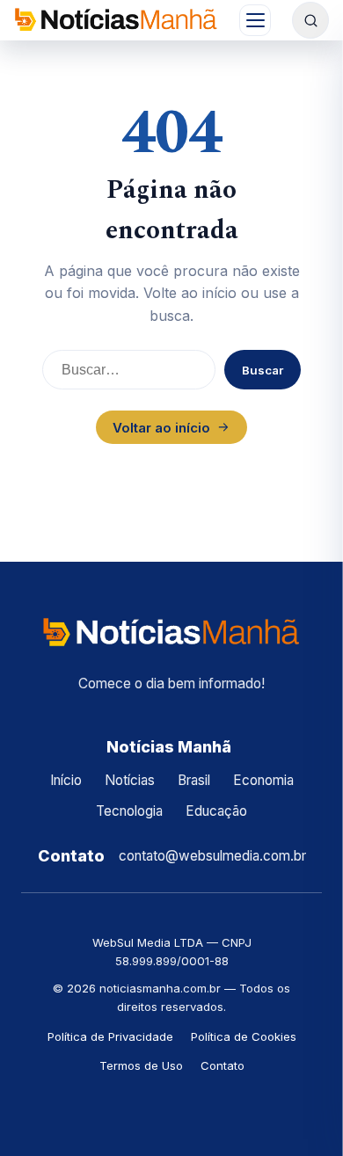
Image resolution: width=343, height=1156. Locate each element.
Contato (222, 1065)
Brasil (194, 780)
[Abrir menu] (255, 20)
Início (66, 780)
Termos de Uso (141, 1065)
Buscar (262, 370)
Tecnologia (129, 811)
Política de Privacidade (110, 1036)
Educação (216, 811)
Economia (263, 780)
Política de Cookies (243, 1036)
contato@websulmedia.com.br (212, 855)
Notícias (130, 780)
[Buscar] (310, 20)
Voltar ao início (161, 427)
